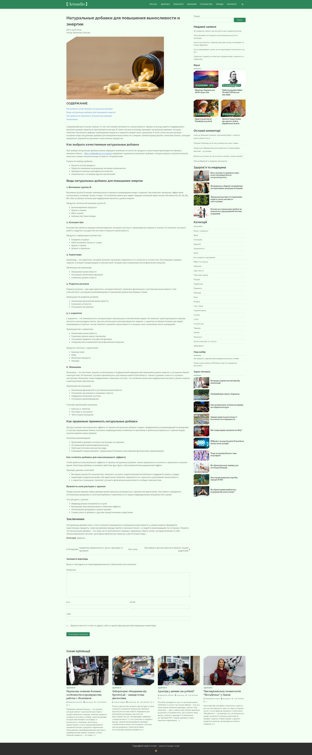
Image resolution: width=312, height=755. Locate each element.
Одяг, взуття (199, 271)
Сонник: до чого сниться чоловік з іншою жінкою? (223, 156)
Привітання (198, 284)
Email (133, 602)
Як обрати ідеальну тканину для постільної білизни (224, 466)
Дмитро (197, 156)
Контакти (231, 4)
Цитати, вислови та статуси (205, 341)
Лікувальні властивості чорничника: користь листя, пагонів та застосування (226, 199)
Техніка (197, 333)
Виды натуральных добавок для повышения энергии (90, 112)
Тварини (197, 328)
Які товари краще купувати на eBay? (226, 430)
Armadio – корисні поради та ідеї (164, 746)
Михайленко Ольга (212, 699)
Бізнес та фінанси (201, 231)
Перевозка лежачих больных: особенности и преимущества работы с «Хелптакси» (84, 695)
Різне (196, 297)
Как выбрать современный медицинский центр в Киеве (216, 359)
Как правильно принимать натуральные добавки (89, 116)
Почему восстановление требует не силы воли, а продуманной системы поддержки (226, 211)
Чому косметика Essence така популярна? (223, 454)
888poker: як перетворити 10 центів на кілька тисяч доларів (227, 442)
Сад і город (198, 306)
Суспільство (206, 4)
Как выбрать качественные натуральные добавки (89, 109)
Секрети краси (200, 310)
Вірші (196, 235)
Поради (219, 4)
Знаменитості (199, 249)
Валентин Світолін (75, 702)
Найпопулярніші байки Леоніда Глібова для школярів (232, 92)
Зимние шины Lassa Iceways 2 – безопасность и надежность (224, 418)
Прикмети (198, 288)
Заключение (72, 119)
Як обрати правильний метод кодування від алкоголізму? (223, 491)
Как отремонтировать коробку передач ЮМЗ (224, 478)
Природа (197, 293)
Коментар (71, 570)
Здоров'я (81, 538)
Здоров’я (165, 4)
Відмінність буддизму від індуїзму (213, 161)
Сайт (68, 614)
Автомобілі (198, 226)
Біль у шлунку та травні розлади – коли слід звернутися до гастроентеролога (225, 175)
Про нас (153, 4)
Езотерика (198, 240)
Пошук (197, 16)
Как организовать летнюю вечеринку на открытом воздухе (226, 406)
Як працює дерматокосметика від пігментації (225, 382)
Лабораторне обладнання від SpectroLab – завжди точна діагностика (129, 695)
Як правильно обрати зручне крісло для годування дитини (217, 31)
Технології (178, 4)
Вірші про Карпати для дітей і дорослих (205, 91)
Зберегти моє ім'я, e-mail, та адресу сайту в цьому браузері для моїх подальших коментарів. (113, 625)
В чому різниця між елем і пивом (225, 143)
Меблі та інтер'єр (201, 262)
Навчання (191, 4)
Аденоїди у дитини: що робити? (176, 691)
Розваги (197, 302)
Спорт (196, 319)
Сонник (197, 315)
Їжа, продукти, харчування (204, 257)
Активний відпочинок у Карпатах (224, 394)
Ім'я (68, 602)
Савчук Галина (119, 702)
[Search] (242, 4)
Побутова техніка (201, 275)
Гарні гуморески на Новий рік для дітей (203, 120)
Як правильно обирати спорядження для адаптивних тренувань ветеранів (226, 187)
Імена (196, 253)
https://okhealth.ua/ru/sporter (98, 153)
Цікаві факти (199, 346)
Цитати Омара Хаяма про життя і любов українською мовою (231, 121)
